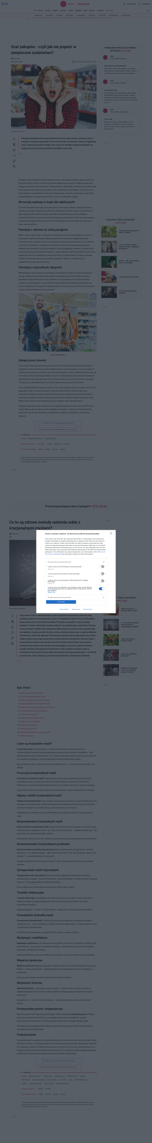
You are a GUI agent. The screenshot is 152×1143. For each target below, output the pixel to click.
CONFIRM (61, 602)
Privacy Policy (87, 609)
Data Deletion (64, 609)
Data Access (76, 609)
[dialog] (76, 571)
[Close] (112, 534)
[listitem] (76, 562)
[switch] (101, 566)
